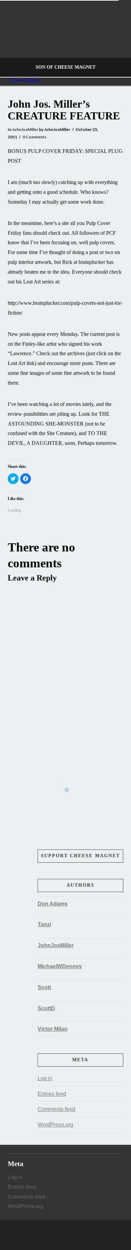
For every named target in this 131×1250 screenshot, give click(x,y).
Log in (45, 1078)
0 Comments (34, 136)
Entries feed (52, 1094)
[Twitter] (65, 1235)
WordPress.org (55, 1125)
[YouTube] (72, 1235)
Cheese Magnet (24, 80)
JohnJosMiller (25, 129)
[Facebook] (58, 1235)
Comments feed (56, 1109)
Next (116, 38)
